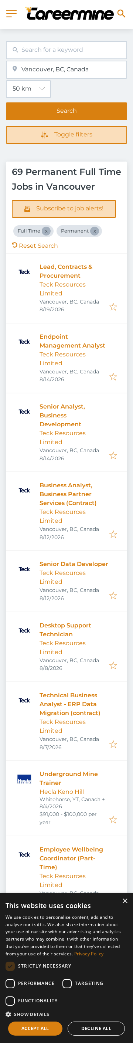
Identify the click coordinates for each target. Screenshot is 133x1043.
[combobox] (66, 50)
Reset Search (38, 245)
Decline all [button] (96, 1028)
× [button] (124, 901)
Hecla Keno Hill (62, 791)
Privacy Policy (88, 954)
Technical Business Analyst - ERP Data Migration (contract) (70, 704)
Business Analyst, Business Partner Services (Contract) (68, 494)
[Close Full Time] (46, 231)
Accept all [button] (35, 1028)
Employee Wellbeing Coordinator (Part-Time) (71, 858)
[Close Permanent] (94, 231)
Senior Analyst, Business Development (62, 415)
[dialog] (66, 968)
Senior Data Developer (74, 564)
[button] (66, 1014)
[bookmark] (113, 307)
